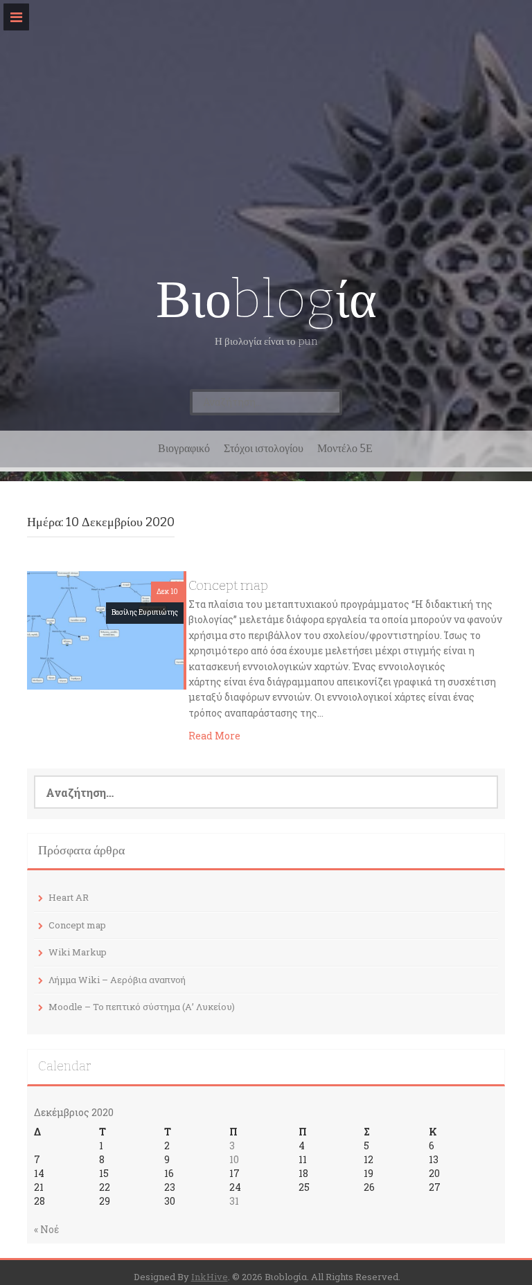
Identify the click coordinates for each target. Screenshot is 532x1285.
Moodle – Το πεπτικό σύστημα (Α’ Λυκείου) (141, 1006)
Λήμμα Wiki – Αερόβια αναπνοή (117, 979)
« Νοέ (46, 1229)
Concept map (228, 585)
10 (234, 1159)
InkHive (209, 1276)
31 (234, 1200)
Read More (214, 735)
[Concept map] (105, 629)
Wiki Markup (77, 952)
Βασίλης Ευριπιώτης (145, 612)
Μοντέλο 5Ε (345, 448)
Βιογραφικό (184, 448)
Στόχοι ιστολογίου (263, 448)
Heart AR (68, 897)
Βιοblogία (266, 299)
